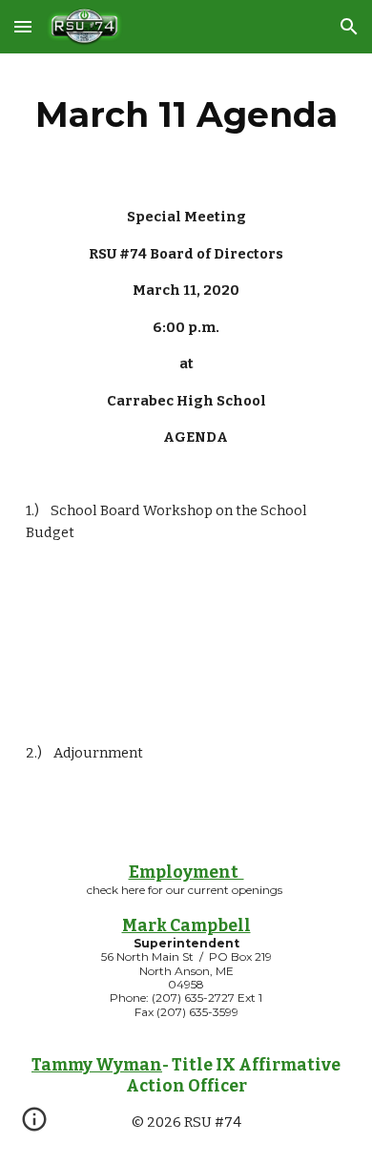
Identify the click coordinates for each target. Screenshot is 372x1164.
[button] (23, 26)
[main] (186, 114)
